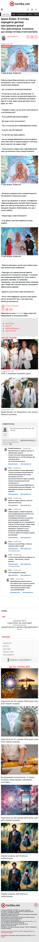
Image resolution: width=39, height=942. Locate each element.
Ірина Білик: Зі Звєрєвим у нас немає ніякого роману (19, 413)
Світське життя (21, 14)
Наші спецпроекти (8, 655)
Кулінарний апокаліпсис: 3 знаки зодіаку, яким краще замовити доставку (17, 779)
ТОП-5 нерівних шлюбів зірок (16, 373)
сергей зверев (10, 331)
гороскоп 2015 (19, 621)
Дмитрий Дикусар (12, 328)
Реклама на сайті (8, 652)
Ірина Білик (9, 323)
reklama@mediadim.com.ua (29, 921)
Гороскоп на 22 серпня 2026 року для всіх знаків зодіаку (19, 702)
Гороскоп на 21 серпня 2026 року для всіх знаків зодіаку (19, 740)
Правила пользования (6, 931)
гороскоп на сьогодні (19, 623)
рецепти (19, 629)
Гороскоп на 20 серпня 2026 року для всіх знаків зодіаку (19, 818)
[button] (32, 9)
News (13, 14)
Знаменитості (6, 14)
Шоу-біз (8, 326)
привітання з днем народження (19, 627)
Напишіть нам (7, 643)
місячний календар (19, 625)
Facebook (19, 313)
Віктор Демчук (12, 36)
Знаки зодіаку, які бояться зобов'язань (14, 857)
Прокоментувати (13, 464)
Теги (4, 617)
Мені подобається (26, 464)
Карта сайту (6, 649)
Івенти (30, 14)
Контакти (6, 646)
